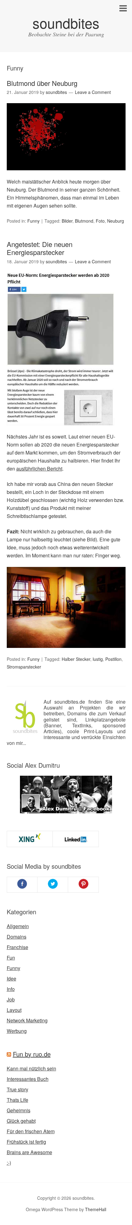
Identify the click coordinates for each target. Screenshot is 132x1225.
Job (11, 999)
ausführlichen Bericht (39, 468)
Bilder (67, 221)
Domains (16, 936)
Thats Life (17, 1099)
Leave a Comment (93, 92)
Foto (100, 221)
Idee (11, 978)
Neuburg (115, 221)
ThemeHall (95, 1209)
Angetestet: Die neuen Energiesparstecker (39, 248)
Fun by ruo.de (32, 1053)
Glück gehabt (21, 1120)
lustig (98, 659)
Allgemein (18, 926)
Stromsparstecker (24, 667)
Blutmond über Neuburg (42, 83)
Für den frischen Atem (31, 1131)
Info (11, 989)
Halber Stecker (76, 659)
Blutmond (84, 221)
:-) (9, 1162)
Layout (14, 1009)
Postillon (113, 659)
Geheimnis (18, 1110)
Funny (33, 221)
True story (17, 1089)
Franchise (17, 947)
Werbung (17, 1030)
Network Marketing (27, 1020)
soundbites (66, 23)
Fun (11, 957)
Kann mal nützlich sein (31, 1068)
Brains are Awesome (29, 1152)
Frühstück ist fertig (26, 1141)
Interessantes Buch (28, 1078)
